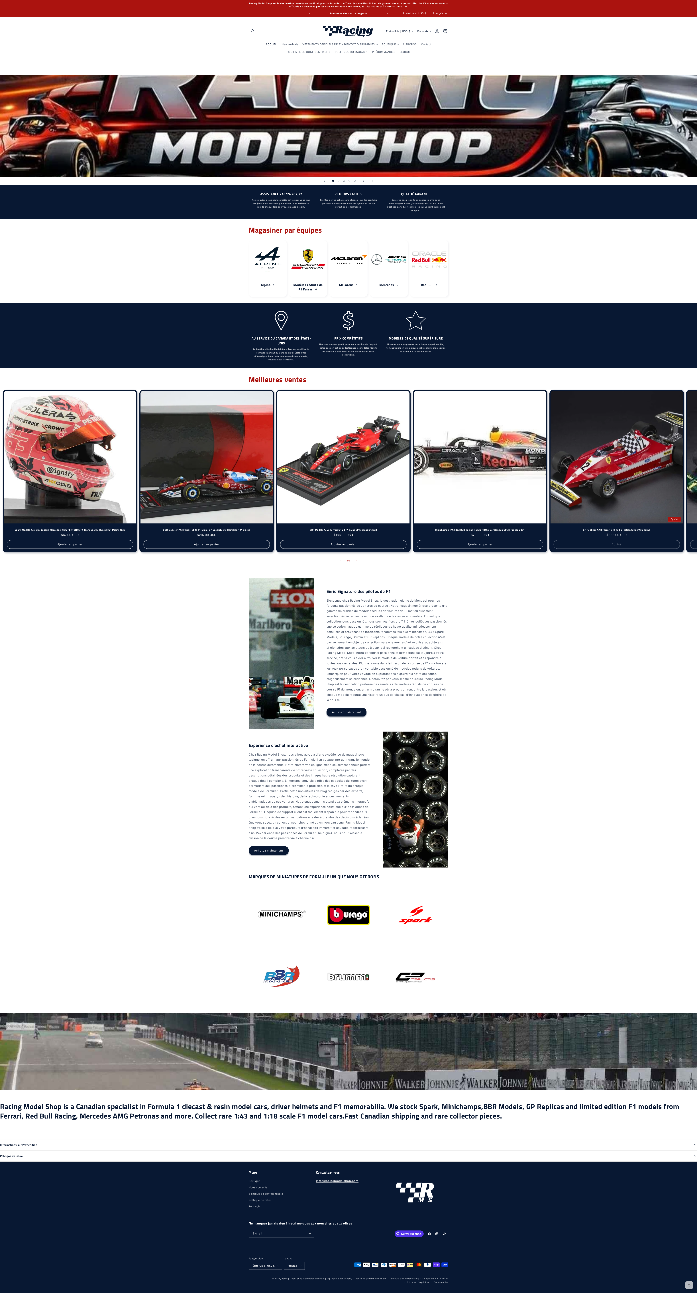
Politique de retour (260, 1200)
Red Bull (427, 285)
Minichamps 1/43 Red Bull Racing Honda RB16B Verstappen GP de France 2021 (480, 529)
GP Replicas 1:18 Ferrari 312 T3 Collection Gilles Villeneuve (616, 529)
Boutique (254, 1180)
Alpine (266, 285)
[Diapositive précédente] (324, 181)
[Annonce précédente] (310, 13)
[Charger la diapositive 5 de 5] (355, 181)
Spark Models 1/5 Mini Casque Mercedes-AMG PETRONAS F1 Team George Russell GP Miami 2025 (70, 529)
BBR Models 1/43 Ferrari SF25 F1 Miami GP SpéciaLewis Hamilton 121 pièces (206, 529)
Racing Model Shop (292, 1278)
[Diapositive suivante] (364, 181)
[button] (253, 31)
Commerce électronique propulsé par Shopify (327, 1278)
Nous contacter (258, 1187)
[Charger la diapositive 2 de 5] (338, 181)
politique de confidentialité (266, 1193)
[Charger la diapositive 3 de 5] (344, 181)
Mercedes (386, 285)
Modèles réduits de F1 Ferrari (308, 287)
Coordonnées (441, 1282)
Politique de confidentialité (404, 1278)
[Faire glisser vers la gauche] (341, 561)
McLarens (346, 285)
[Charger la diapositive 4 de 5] (349, 181)
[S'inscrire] (310, 1233)
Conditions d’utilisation (435, 1278)
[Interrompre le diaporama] (373, 181)
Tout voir (254, 1206)
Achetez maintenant (346, 712)
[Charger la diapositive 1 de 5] (333, 181)
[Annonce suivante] (387, 13)
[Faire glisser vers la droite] (356, 561)
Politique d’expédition (418, 1282)
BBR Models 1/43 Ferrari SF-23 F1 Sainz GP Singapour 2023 (343, 529)
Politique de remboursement (371, 1278)
